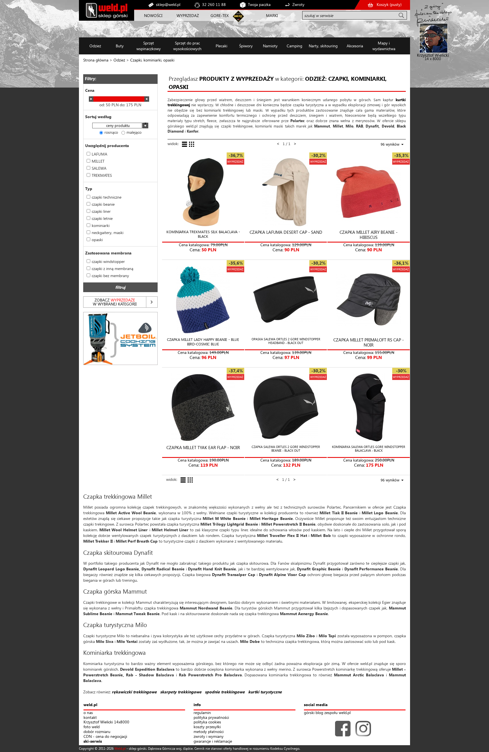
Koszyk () (389, 4)
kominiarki (101, 225)
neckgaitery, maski (107, 232)
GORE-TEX (220, 15)
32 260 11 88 (214, 4)
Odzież (119, 60)
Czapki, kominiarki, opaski (152, 60)
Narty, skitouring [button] (323, 45)
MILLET (98, 161)
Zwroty (298, 4)
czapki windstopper (108, 261)
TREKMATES (102, 175)
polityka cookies (207, 722)
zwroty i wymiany (209, 736)
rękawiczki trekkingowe (134, 691)
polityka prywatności (211, 717)
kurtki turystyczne (265, 691)
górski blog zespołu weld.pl (327, 712)
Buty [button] (120, 45)
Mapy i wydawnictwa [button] (383, 45)
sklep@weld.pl (168, 4)
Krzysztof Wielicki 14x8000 (106, 722)
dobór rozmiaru (96, 731)
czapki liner (101, 211)
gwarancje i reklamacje (213, 741)
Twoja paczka (259, 4)
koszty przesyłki (207, 727)
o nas (88, 712)
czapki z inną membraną (112, 268)
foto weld (91, 727)
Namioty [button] (270, 45)
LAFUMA (99, 154)
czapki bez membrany (110, 275)
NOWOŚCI (153, 15)
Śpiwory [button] (246, 45)
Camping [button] (294, 45)
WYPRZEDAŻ (188, 15)
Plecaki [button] (221, 45)
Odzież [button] (95, 45)
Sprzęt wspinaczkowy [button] (148, 45)
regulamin (202, 712)
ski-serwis (92, 741)
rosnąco (111, 132)
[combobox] (120, 125)
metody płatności (209, 731)
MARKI (272, 15)
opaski (97, 239)
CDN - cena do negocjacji (105, 736)
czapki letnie (102, 218)
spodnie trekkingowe (225, 691)
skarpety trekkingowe (180, 691)
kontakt (90, 717)
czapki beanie (103, 204)
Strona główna (95, 60)
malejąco (133, 132)
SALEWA (99, 168)
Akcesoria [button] (355, 45)
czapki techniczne (106, 197)
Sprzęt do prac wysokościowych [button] (187, 45)
